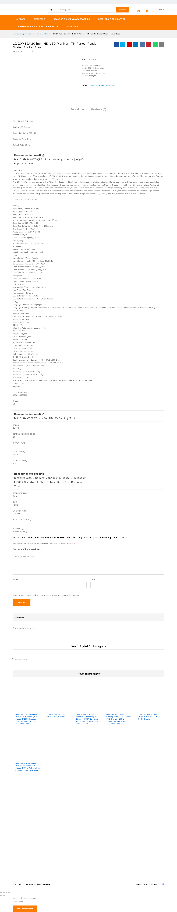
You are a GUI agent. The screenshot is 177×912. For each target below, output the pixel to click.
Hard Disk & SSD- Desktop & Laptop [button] (38, 26)
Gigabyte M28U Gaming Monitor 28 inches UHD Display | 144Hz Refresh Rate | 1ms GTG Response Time (27, 766)
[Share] (4, 892)
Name (16, 579)
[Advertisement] (88, 832)
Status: (85, 59)
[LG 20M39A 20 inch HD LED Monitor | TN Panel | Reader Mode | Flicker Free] (116, 44)
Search (122, 10)
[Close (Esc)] (1, 892)
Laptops (21, 19)
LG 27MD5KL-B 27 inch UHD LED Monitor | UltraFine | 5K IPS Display (149, 716)
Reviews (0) (98, 109)
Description (78, 109)
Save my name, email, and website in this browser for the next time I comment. (48, 595)
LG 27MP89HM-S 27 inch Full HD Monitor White (57, 715)
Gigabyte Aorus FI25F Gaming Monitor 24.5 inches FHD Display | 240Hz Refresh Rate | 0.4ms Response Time (118, 719)
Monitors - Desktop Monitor (103, 85)
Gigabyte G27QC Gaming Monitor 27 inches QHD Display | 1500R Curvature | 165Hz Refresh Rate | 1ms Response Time (87, 719)
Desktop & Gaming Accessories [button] (72, 19)
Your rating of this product (24, 549)
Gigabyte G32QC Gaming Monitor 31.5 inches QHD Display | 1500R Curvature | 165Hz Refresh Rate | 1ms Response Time (26, 719)
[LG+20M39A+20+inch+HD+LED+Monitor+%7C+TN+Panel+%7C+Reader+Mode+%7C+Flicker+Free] (122, 44)
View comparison (25, 908)
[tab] (78, 110)
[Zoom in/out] (9, 892)
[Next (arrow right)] (4, 895)
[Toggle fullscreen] (6, 892)
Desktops (39, 19)
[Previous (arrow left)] (1, 895)
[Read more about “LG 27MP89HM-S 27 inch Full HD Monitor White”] (49, 710)
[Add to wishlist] (31, 710)
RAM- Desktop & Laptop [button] (111, 19)
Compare (37, 710)
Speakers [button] (72, 26)
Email (93, 579)
